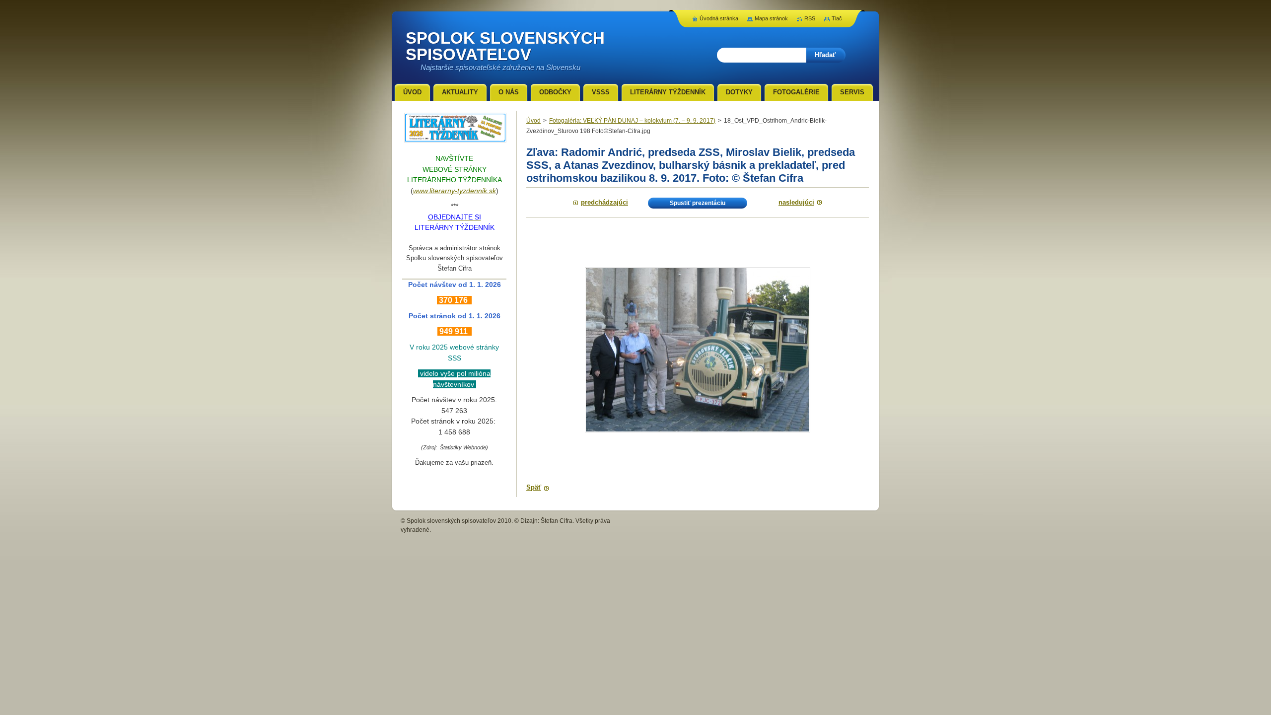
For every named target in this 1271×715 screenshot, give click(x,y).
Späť (533, 487)
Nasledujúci (796, 202)
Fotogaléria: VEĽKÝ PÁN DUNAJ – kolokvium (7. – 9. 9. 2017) (632, 121)
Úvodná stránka (719, 18)
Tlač (837, 18)
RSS (809, 18)
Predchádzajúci (604, 202)
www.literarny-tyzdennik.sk (454, 191)
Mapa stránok (771, 18)
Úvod (533, 121)
